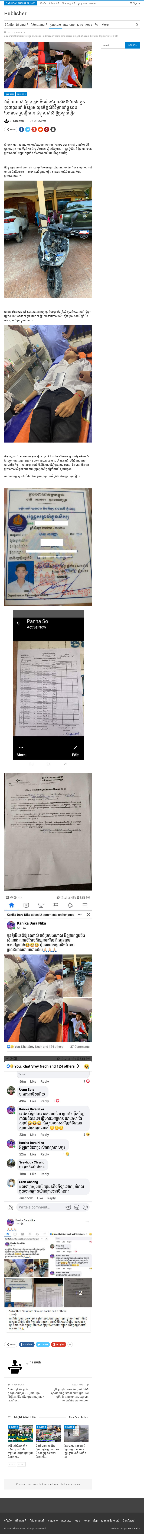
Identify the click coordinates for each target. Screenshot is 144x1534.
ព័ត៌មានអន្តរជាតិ (68, 3)
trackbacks (49, 1484)
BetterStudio (134, 1528)
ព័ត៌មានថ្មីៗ (21, 94)
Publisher (15, 13)
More (92, 3)
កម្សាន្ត (88, 24)
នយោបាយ (69, 24)
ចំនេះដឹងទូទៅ (129, 1520)
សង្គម (80, 24)
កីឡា (96, 24)
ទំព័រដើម (43, 3)
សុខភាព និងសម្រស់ (110, 1520)
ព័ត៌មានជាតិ (54, 3)
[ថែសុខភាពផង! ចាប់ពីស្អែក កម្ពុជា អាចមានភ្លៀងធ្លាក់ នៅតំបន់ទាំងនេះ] (76, 1433)
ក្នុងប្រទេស (82, 3)
